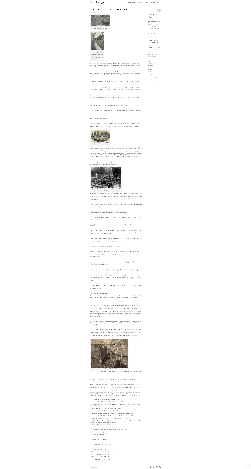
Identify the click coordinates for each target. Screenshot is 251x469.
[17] (139, 337)
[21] (125, 390)
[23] (123, 393)
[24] (93, 396)
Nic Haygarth (93, 12)
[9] (94, 225)
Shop (150, 67)
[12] (131, 278)
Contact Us (147, 2)
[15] (99, 311)
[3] (109, 118)
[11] (99, 256)
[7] (98, 199)
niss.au (96, 467)
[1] (92, 76)
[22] (101, 393)
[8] (126, 212)
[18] (136, 379)
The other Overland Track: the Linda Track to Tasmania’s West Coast (154, 21)
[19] (111, 387)
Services (133, 2)
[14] (96, 308)
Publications (139, 2)
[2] (128, 105)
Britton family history (105, 12)
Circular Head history (114, 12)
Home (129, 2)
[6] (131, 196)
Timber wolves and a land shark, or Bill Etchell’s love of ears (112, 10)
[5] (117, 164)
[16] (103, 316)
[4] (93, 128)
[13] (101, 288)
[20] (139, 387)
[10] (124, 241)
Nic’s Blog (153, 2)
